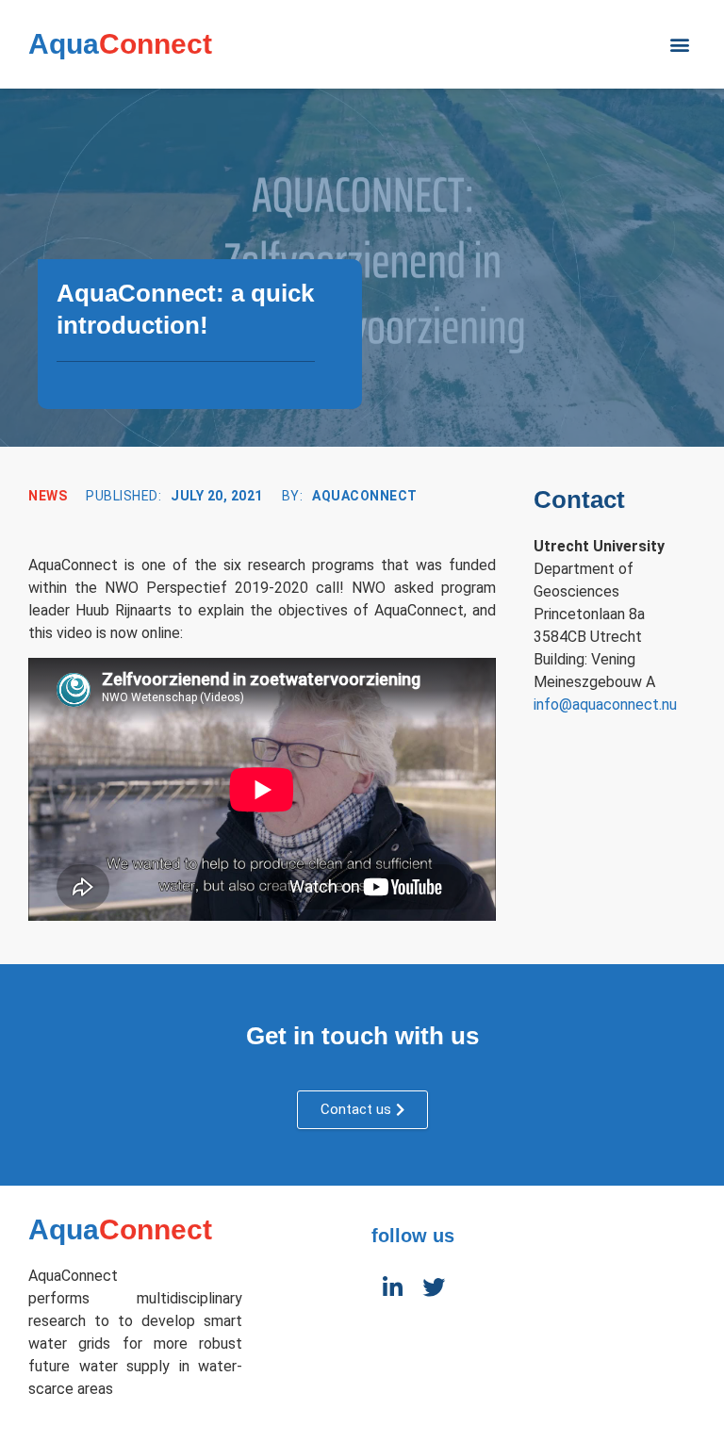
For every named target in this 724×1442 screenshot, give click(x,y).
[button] (680, 43)
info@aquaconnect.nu (605, 704)
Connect (120, 43)
